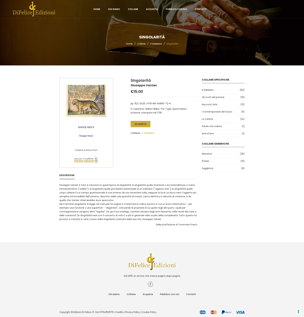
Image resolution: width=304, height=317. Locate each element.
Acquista (152, 9)
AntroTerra (208, 133)
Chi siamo (114, 9)
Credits (119, 312)
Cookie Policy (149, 312)
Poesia (205, 161)
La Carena (207, 119)
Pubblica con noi (176, 9)
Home (96, 9)
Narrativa (207, 153)
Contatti (201, 9)
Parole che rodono (212, 126)
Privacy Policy (132, 312)
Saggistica (207, 168)
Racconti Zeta (209, 104)
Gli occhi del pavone (213, 97)
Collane (133, 9)
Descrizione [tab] (67, 175)
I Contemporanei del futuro (217, 111)
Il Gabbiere (156, 43)
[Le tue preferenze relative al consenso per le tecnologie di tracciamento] (298, 311)
